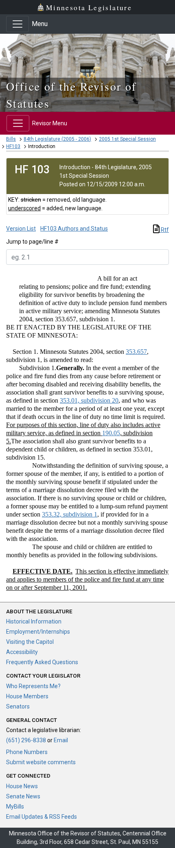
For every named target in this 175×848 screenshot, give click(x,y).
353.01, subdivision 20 (89, 400)
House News (22, 786)
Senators (18, 706)
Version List (21, 228)
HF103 (13, 146)
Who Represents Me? (33, 686)
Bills (11, 139)
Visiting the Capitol (30, 642)
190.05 (111, 432)
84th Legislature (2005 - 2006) (57, 139)
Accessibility (22, 652)
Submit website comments (41, 762)
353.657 (136, 351)
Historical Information (33, 621)
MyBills (15, 806)
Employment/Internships (38, 631)
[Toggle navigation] (17, 24)
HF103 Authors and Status (74, 228)
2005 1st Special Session (127, 139)
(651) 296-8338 (26, 740)
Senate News (23, 796)
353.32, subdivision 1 (69, 514)
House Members (27, 696)
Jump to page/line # (32, 241)
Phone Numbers (27, 752)
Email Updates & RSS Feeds (41, 816)
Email (61, 740)
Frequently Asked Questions (42, 662)
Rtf (164, 230)
